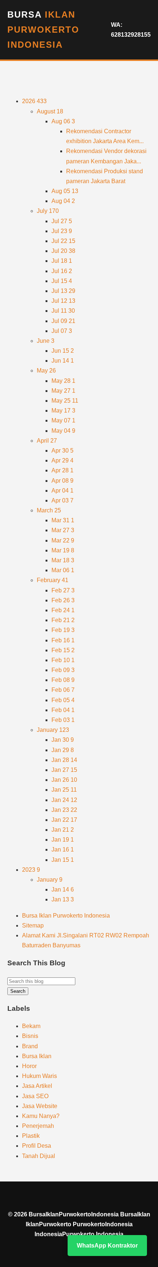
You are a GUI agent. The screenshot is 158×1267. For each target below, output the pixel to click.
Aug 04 (63, 201)
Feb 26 (63, 600)
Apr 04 (62, 490)
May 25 (64, 400)
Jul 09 (63, 321)
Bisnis (30, 1036)
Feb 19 (63, 630)
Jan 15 (62, 860)
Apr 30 (62, 450)
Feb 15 (63, 650)
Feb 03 (63, 720)
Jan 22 (64, 820)
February (52, 580)
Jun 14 (62, 360)
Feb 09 (63, 670)
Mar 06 (62, 570)
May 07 (63, 420)
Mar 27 (62, 530)
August (50, 111)
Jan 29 (62, 750)
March (49, 510)
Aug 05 (64, 191)
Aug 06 (63, 121)
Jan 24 (64, 800)
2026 (34, 101)
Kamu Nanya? (41, 1116)
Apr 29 (62, 460)
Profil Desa (36, 1146)
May (46, 370)
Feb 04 (63, 710)
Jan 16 (62, 849)
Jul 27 (61, 221)
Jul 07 (61, 331)
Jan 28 (64, 760)
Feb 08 (63, 680)
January (53, 730)
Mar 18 (62, 560)
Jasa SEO (35, 1096)
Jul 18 (61, 261)
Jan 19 (62, 839)
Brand (30, 1046)
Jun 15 (62, 351)
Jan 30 (62, 740)
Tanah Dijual (38, 1156)
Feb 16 (63, 640)
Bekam (31, 1026)
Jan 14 (62, 889)
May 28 (63, 381)
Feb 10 (63, 660)
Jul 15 (61, 281)
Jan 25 (64, 790)
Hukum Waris (39, 1076)
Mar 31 (62, 520)
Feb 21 (63, 620)
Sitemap (33, 925)
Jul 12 (63, 301)
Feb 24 (63, 610)
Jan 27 (64, 770)
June (45, 341)
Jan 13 (62, 899)
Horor (29, 1066)
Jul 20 (63, 251)
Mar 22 (62, 540)
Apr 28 (62, 470)
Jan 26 (64, 780)
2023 (31, 870)
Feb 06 (63, 690)
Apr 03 (62, 500)
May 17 (63, 410)
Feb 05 (63, 700)
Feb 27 (63, 590)
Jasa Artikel (37, 1086)
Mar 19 (62, 550)
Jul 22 (63, 241)
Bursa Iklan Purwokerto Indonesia (66, 915)
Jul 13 (63, 291)
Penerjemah (38, 1126)
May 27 (63, 391)
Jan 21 (62, 830)
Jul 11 (63, 311)
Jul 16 (61, 271)
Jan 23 (64, 810)
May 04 (63, 431)
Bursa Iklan (36, 1056)
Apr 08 (62, 481)
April (47, 441)
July (48, 211)
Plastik (31, 1136)
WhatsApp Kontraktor (107, 1245)
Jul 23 (61, 231)
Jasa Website (39, 1106)
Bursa (43, 30)
